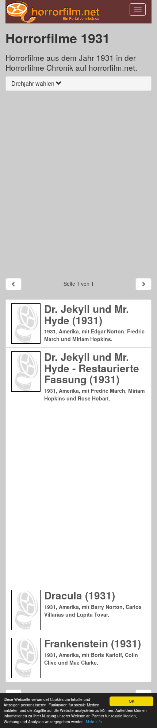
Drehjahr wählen (33, 83)
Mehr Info (94, 721)
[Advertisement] (78, 184)
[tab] (78, 83)
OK (131, 701)
